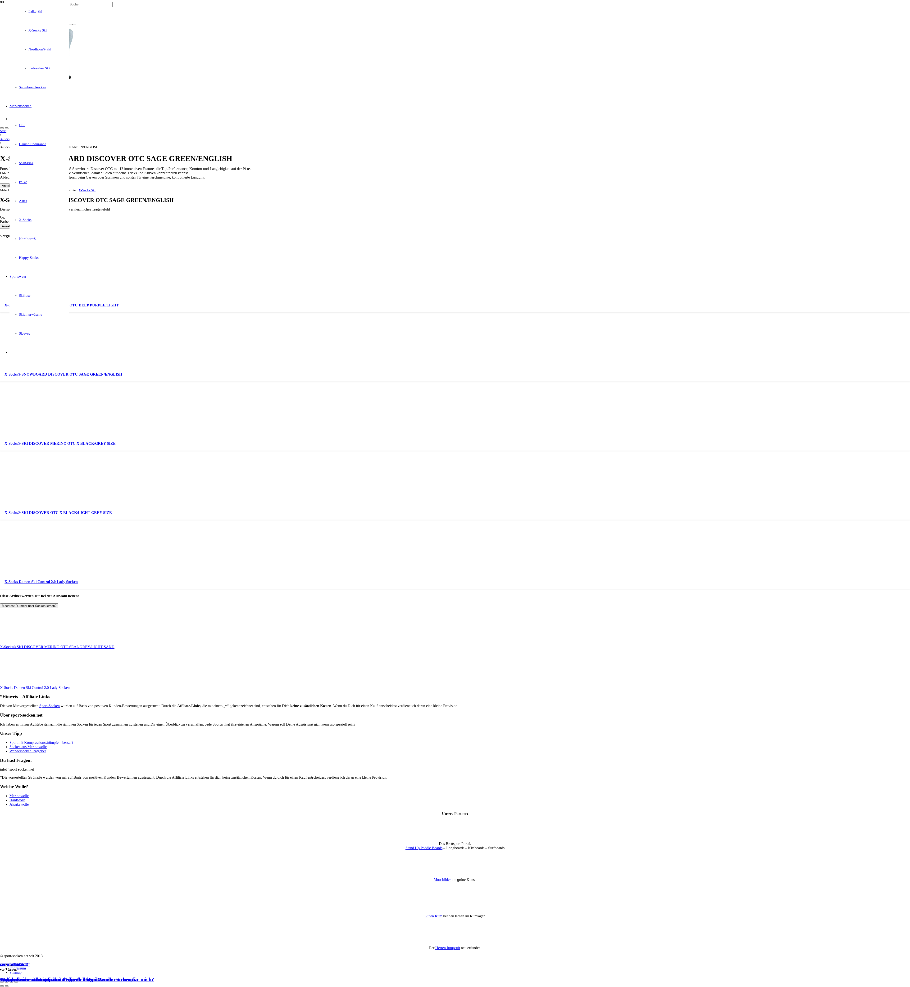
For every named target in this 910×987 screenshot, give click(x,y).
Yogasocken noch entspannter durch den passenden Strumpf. (68, 979)
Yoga (18, 965)
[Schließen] (74, 24)
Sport (5, 965)
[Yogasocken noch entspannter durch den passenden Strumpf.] (121, 160)
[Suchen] (71, 24)
